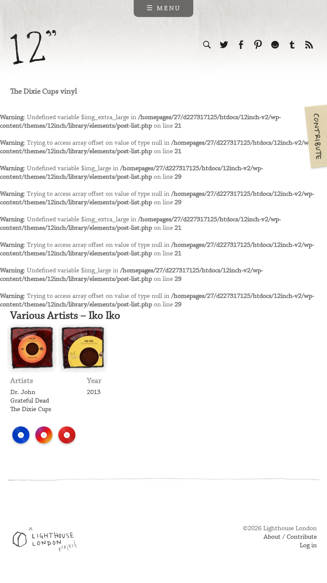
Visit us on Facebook (241, 44)
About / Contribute (290, 537)
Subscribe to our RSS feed (309, 44)
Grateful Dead (29, 401)
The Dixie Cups (30, 409)
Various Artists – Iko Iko (65, 316)
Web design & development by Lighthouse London (48, 540)
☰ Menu (163, 8)
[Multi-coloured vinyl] (43, 434)
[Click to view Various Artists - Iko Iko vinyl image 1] (32, 348)
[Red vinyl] (66, 434)
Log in (308, 545)
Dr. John (22, 392)
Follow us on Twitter (224, 44)
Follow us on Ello (275, 44)
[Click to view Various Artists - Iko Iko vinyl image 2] (83, 348)
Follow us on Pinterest (258, 44)
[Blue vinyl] (20, 434)
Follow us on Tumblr (292, 44)
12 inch (33, 47)
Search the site (207, 44)
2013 (93, 392)
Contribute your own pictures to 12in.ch (315, 136)
